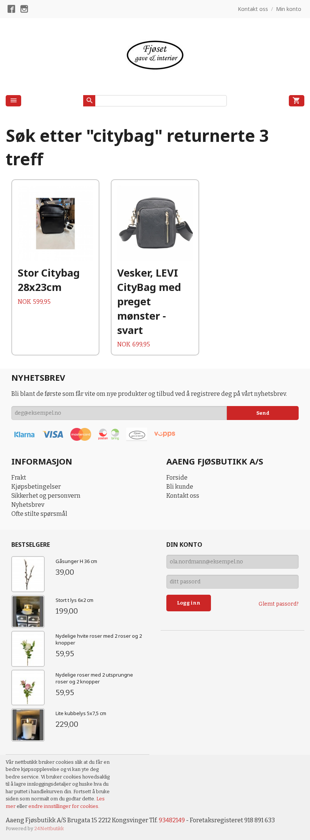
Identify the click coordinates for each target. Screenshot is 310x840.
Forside (177, 477)
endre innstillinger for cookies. (63, 806)
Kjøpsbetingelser (36, 486)
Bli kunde (179, 486)
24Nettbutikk (49, 828)
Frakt (18, 477)
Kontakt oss (182, 495)
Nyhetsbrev (27, 504)
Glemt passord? (279, 604)
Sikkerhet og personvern (46, 495)
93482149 (172, 820)
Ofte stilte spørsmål (39, 513)
